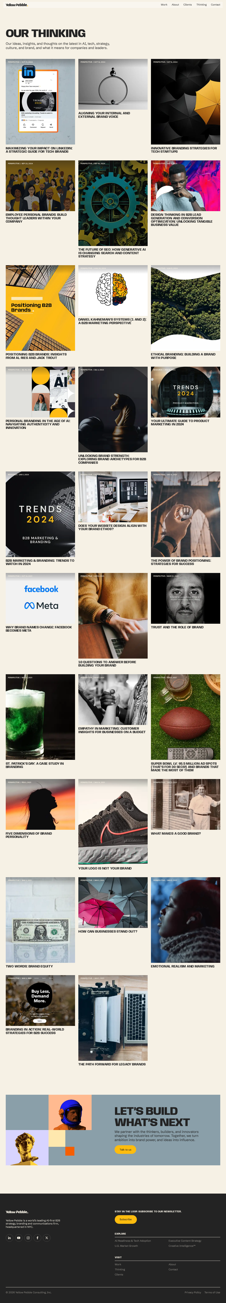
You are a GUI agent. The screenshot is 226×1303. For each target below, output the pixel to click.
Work (164, 4)
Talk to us (125, 1149)
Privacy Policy (193, 1292)
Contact (215, 4)
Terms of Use (212, 1292)
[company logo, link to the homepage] (17, 4)
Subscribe (126, 1219)
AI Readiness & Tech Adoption (133, 1240)
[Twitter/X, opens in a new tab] (47, 1238)
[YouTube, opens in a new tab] (19, 1238)
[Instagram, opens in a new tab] (28, 1238)
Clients (187, 4)
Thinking (201, 4)
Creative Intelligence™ (182, 1246)
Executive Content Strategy (185, 1240)
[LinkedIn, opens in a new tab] (9, 1238)
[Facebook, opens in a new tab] (37, 1238)
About (175, 4)
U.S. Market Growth (126, 1246)
